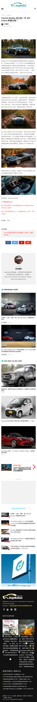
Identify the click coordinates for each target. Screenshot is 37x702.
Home (3, 15)
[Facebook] (4, 609)
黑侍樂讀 (6, 24)
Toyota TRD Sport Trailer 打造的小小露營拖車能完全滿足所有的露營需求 (22, 469)
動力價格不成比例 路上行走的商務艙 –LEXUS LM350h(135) (18, 688)
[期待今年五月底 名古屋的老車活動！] (10, 627)
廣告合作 (10, 697)
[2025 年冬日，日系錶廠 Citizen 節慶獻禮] (10, 643)
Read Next (17, 465)
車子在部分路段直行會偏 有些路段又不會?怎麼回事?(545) (18, 676)
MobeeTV (9, 695)
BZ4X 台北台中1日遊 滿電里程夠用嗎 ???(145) (15, 684)
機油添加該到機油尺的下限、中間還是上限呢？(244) (17, 679)
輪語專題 (14, 695)
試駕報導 (25, 695)
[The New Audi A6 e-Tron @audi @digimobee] (10, 659)
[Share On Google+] (28, 242)
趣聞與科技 (19, 695)
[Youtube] (8, 609)
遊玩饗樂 (5, 697)
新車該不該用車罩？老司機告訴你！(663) (14, 674)
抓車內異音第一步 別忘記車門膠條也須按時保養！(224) (17, 681)
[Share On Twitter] (15, 242)
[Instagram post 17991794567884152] (26, 627)
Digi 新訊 (4, 322)
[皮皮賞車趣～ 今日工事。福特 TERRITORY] (26, 643)
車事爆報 (8, 15)
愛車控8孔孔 (30, 695)
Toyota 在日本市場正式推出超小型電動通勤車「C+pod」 (18, 421)
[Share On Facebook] (8, 242)
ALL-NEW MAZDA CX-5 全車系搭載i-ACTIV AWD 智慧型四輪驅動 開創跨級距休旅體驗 (22, 523)
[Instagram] (15, 609)
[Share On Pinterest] (21, 242)
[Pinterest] (11, 609)
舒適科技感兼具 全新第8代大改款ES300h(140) (15, 686)
